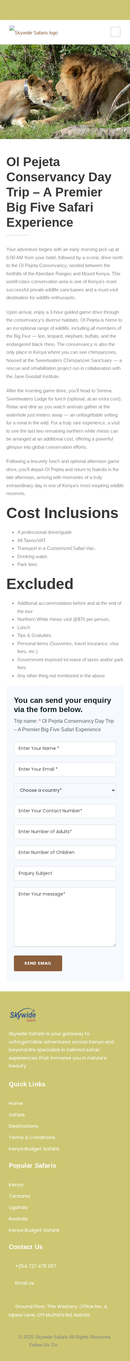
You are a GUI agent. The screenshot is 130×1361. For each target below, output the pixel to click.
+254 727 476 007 (35, 1266)
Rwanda (18, 1218)
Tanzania (19, 1196)
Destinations (23, 1126)
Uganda (18, 1207)
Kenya (16, 1184)
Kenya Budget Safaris (34, 1148)
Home (16, 1103)
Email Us (24, 1283)
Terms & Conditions (32, 1137)
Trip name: (27, 721)
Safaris (17, 1114)
